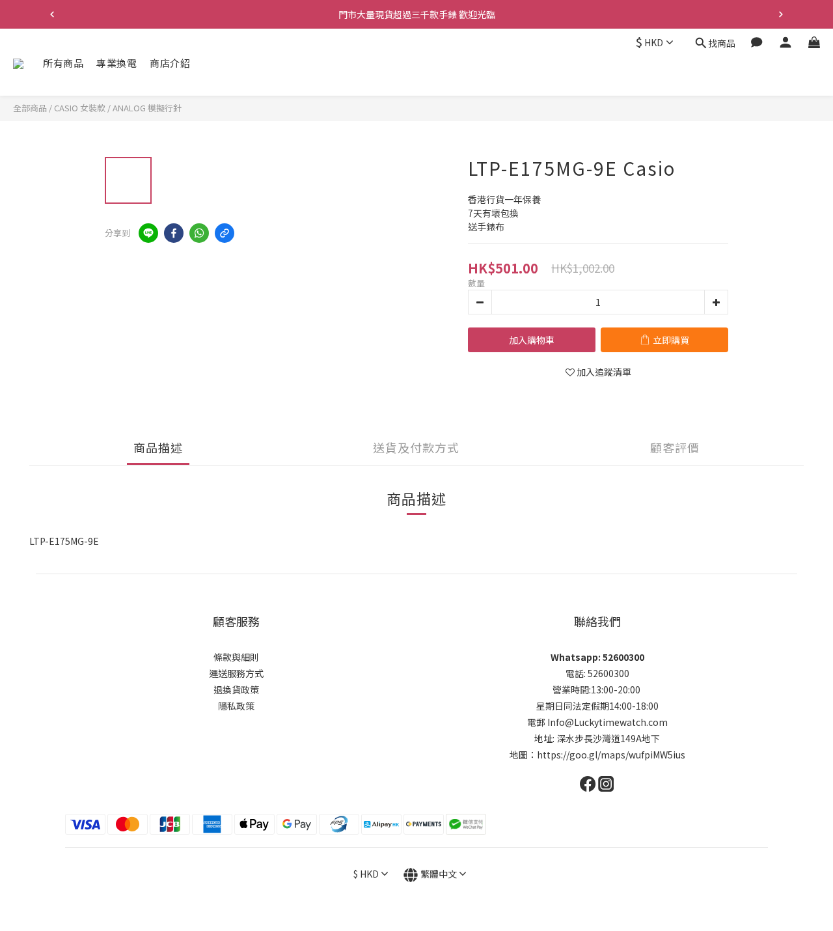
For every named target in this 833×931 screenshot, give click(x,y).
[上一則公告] (52, 14)
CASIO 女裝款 (79, 108)
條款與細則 (236, 656)
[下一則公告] (781, 14)
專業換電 (116, 63)
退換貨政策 (236, 689)
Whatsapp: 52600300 (597, 656)
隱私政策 (236, 705)
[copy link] (224, 233)
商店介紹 (170, 63)
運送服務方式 (236, 673)
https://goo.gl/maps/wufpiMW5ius (611, 754)
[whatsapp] (199, 233)
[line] (148, 233)
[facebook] (174, 233)
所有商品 (63, 63)
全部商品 (30, 108)
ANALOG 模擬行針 (147, 108)
